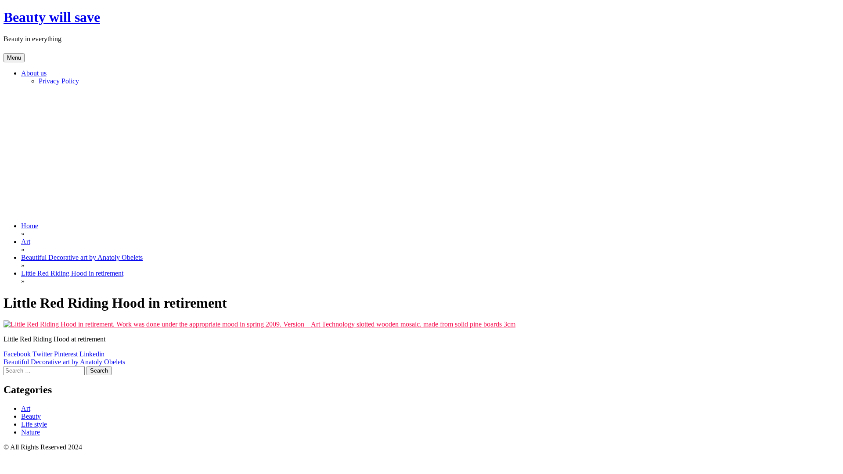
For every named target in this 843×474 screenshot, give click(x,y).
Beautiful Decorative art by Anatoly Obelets (64, 362)
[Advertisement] (421, 153)
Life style (34, 424)
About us (34, 73)
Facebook (17, 354)
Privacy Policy (59, 81)
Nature (30, 432)
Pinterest (66, 354)
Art (25, 408)
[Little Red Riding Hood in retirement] (259, 324)
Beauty (31, 416)
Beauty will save (52, 17)
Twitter (42, 354)
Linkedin (91, 354)
